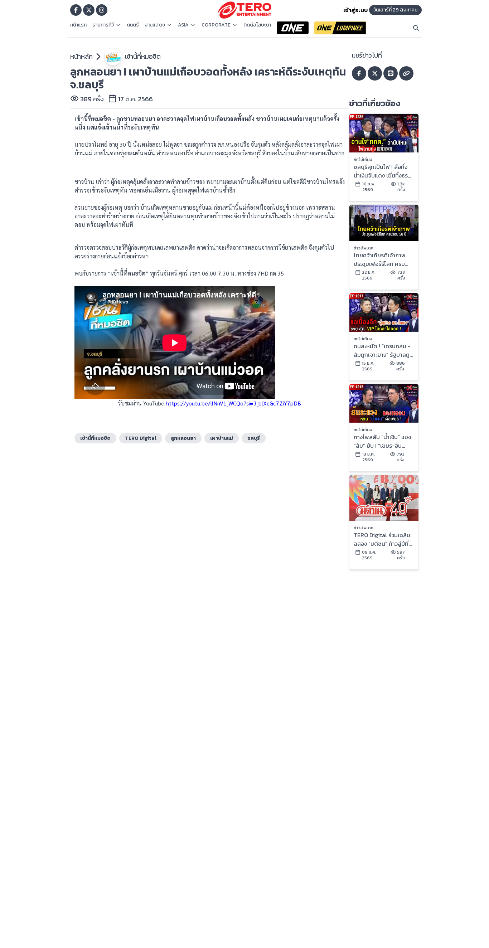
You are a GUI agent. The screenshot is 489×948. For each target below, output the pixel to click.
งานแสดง (155, 25)
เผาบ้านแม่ (221, 438)
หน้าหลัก (81, 56)
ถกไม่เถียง (363, 159)
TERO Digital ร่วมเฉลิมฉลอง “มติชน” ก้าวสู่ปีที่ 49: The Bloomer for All (382, 539)
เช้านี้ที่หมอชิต (143, 56)
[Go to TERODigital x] (89, 10)
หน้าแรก (78, 25)
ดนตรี (133, 25)
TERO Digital (140, 438)
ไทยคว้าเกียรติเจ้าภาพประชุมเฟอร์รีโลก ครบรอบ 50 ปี (380, 259)
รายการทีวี (103, 25)
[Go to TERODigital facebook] (76, 10)
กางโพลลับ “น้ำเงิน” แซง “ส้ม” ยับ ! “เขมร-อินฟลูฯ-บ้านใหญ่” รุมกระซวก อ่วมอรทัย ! (382, 441)
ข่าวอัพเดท (363, 248)
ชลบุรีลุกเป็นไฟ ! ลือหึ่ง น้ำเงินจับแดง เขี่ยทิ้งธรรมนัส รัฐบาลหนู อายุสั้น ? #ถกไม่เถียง (382, 171)
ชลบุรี (253, 438)
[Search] (416, 28)
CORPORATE (216, 25)
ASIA (183, 25)
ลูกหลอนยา (183, 438)
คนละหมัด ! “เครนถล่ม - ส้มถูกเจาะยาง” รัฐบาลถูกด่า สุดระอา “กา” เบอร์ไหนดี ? (383, 350)
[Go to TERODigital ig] (101, 10)
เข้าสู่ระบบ (355, 10)
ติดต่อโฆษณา (257, 25)
